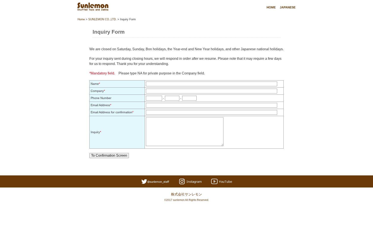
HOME (271, 7)
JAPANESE (288, 7)
